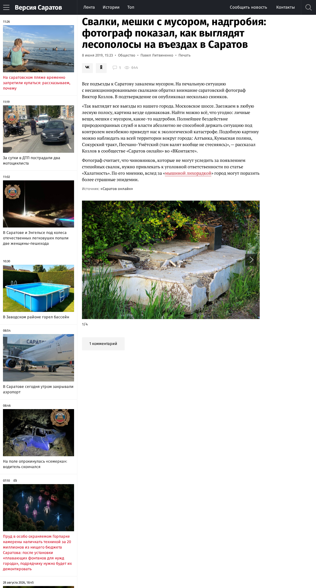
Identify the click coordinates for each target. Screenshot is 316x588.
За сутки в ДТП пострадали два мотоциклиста (31, 160)
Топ (130, 7)
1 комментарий (103, 343)
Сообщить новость (248, 7)
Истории (111, 7)
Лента (89, 7)
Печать (184, 55)
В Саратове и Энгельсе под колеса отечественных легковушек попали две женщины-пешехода (36, 238)
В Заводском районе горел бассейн (36, 317)
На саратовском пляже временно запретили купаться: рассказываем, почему (36, 83)
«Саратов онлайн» (116, 189)
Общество (126, 55)
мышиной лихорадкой (188, 173)
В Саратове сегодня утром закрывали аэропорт (38, 389)
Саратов (38, 7)
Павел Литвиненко (156, 55)
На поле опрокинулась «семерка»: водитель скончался (35, 464)
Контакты (285, 7)
